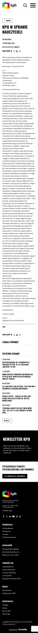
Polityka (5, 605)
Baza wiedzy (6, 590)
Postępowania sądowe (10, 549)
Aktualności (6, 39)
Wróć (8, 21)
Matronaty (6, 614)
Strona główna (7, 528)
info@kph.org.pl (7, 510)
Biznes (4, 608)
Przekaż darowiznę (9, 537)
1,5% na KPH (6, 576)
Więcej (8, 420)
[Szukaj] (25, 5)
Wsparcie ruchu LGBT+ (10, 555)
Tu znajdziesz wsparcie (14, 476)
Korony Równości (8, 570)
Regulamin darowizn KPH (11, 579)
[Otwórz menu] (33, 5)
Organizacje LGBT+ (9, 593)
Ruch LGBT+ (6, 611)
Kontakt (5, 534)
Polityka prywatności (8, 624)
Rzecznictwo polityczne (10, 552)
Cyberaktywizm (7, 567)
